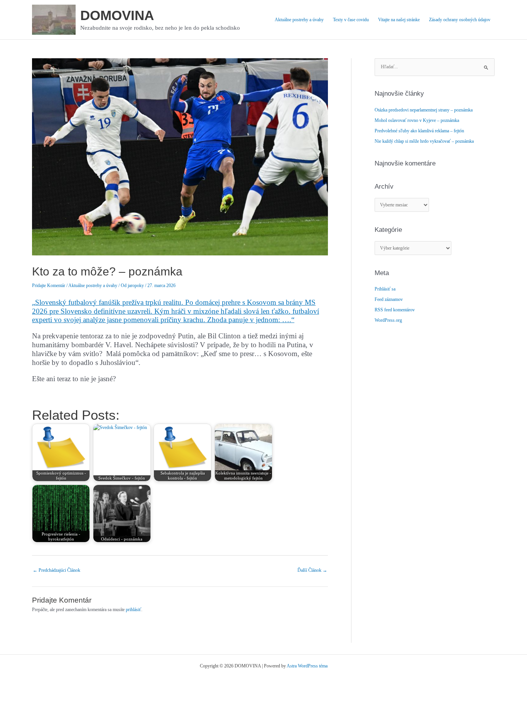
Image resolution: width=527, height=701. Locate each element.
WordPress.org (388, 320)
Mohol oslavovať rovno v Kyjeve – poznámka (417, 120)
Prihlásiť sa (385, 289)
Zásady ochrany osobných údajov (459, 19)
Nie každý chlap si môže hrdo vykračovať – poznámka (424, 141)
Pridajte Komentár (48, 285)
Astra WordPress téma (307, 666)
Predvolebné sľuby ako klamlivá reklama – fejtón (419, 130)
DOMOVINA (117, 15)
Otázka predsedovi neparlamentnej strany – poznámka (424, 110)
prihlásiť (133, 609)
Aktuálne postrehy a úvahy (299, 19)
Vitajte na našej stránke (399, 19)
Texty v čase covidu (351, 19)
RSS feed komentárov (395, 309)
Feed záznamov (389, 299)
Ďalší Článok (312, 570)
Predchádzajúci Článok (56, 570)
